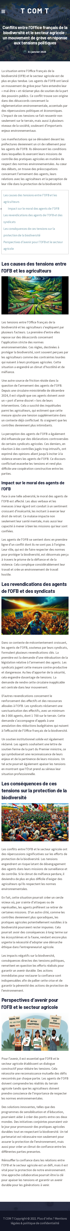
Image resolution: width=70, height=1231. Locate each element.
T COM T (35, 10)
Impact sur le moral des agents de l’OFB (33, 209)
